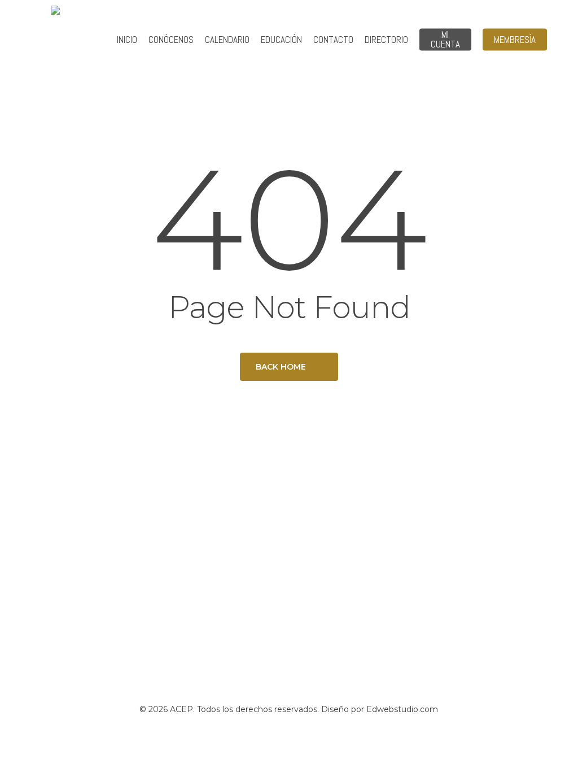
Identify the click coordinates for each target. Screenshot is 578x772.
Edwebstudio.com (402, 709)
